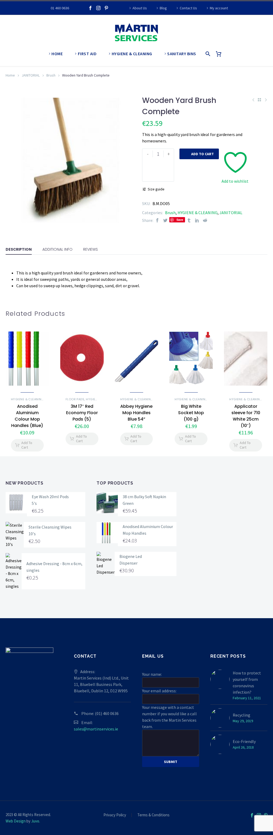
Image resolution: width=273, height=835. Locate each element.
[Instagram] (98, 8)
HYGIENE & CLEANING (132, 53)
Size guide (156, 189)
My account (219, 8)
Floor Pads (75, 399)
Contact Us (188, 8)
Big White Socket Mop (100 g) (191, 412)
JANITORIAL (31, 75)
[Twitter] (165, 220)
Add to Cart (199, 153)
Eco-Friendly (244, 741)
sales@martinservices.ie (96, 729)
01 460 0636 (60, 8)
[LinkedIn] (197, 220)
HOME (57, 53)
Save (179, 220)
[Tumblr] (189, 220)
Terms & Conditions (153, 815)
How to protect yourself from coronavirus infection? (247, 682)
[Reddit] (205, 220)
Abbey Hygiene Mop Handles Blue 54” (136, 412)
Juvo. (35, 821)
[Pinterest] (106, 8)
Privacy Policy (114, 815)
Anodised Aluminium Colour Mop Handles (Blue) (27, 416)
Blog (163, 8)
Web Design (16, 821)
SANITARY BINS (181, 53)
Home (10, 75)
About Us (140, 8)
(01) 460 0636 (107, 713)
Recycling (241, 715)
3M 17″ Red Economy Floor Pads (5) (82, 412)
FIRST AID (87, 53)
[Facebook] (90, 8)
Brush (50, 75)
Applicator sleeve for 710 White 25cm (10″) (245, 416)
